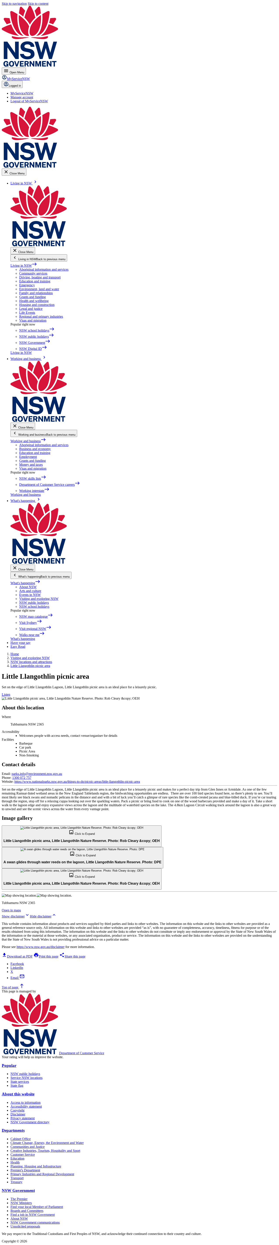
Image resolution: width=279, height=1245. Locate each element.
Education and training (34, 281)
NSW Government (18, 1190)
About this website (18, 1094)
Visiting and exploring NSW (38, 599)
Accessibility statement (26, 1106)
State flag (16, 1085)
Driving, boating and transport (40, 277)
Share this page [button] (72, 956)
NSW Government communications (35, 1222)
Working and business (28, 441)
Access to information (25, 1102)
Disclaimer (17, 1114)
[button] (82, 836)
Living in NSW (23, 265)
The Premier (18, 1199)
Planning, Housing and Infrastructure (35, 1166)
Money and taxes (31, 464)
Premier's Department (25, 1170)
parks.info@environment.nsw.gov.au (37, 774)
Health (15, 1162)
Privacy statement (22, 1118)
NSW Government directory (29, 1122)
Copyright (17, 1110)
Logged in (15, 85)
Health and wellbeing (34, 301)
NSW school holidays (34, 606)
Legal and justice (31, 308)
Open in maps (11, 910)
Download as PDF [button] (17, 956)
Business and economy (35, 449)
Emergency (27, 285)
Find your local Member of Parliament (36, 1207)
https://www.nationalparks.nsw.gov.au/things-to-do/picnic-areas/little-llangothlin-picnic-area (77, 781)
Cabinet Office (20, 1139)
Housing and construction (36, 305)
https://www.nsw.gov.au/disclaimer (41, 947)
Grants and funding (32, 297)
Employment (28, 457)
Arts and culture (30, 591)
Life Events (27, 312)
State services (19, 1081)
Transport (17, 1178)
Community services (33, 273)
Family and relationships (36, 293)
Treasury (16, 1182)
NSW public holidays (34, 602)
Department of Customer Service (81, 1053)
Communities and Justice (27, 1147)
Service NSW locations (26, 1078)
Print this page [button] (46, 956)
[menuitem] (21, 93)
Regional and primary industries (41, 316)
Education (17, 1158)
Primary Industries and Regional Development (42, 1174)
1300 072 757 (21, 777)
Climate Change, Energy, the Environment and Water (47, 1143)
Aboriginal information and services (43, 269)
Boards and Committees (26, 1211)
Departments (13, 1130)
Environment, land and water (39, 289)
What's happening (25, 583)
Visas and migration (32, 320)
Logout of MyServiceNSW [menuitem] (29, 101)
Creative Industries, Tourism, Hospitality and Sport (45, 1150)
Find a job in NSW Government (32, 1214)
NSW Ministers (21, 1203)
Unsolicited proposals (25, 1226)
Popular (9, 1065)
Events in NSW (30, 595)
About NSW (28, 587)
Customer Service (22, 1154)
